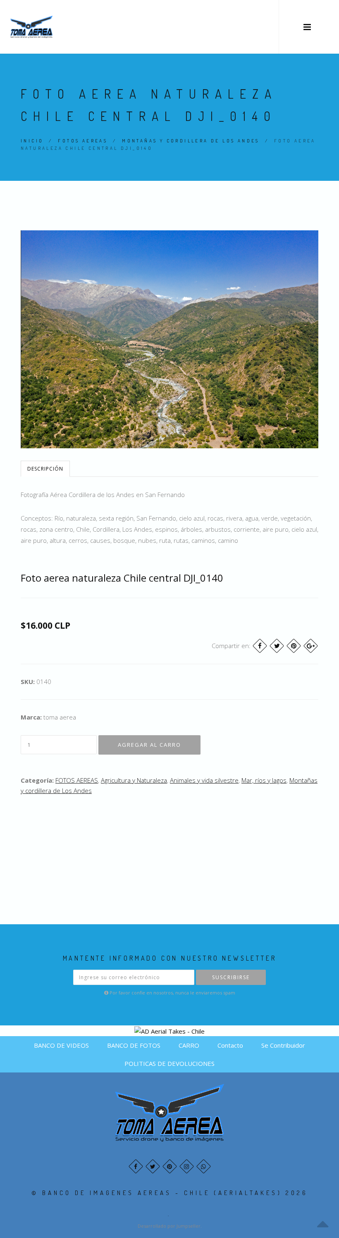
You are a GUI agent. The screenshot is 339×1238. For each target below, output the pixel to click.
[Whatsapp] (203, 1166)
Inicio (32, 141)
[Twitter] (277, 646)
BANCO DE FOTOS (133, 1045)
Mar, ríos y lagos (263, 780)
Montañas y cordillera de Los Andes (191, 141)
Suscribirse (231, 977)
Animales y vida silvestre (204, 780)
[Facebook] (260, 646)
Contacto (230, 1045)
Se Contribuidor (283, 1045)
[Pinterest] (294, 646)
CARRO (189, 1045)
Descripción (45, 468)
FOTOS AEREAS (82, 141)
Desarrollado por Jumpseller (169, 1226)
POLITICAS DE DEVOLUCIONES (169, 1063)
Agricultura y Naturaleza (134, 780)
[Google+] (311, 646)
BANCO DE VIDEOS (61, 1045)
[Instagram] (186, 1166)
